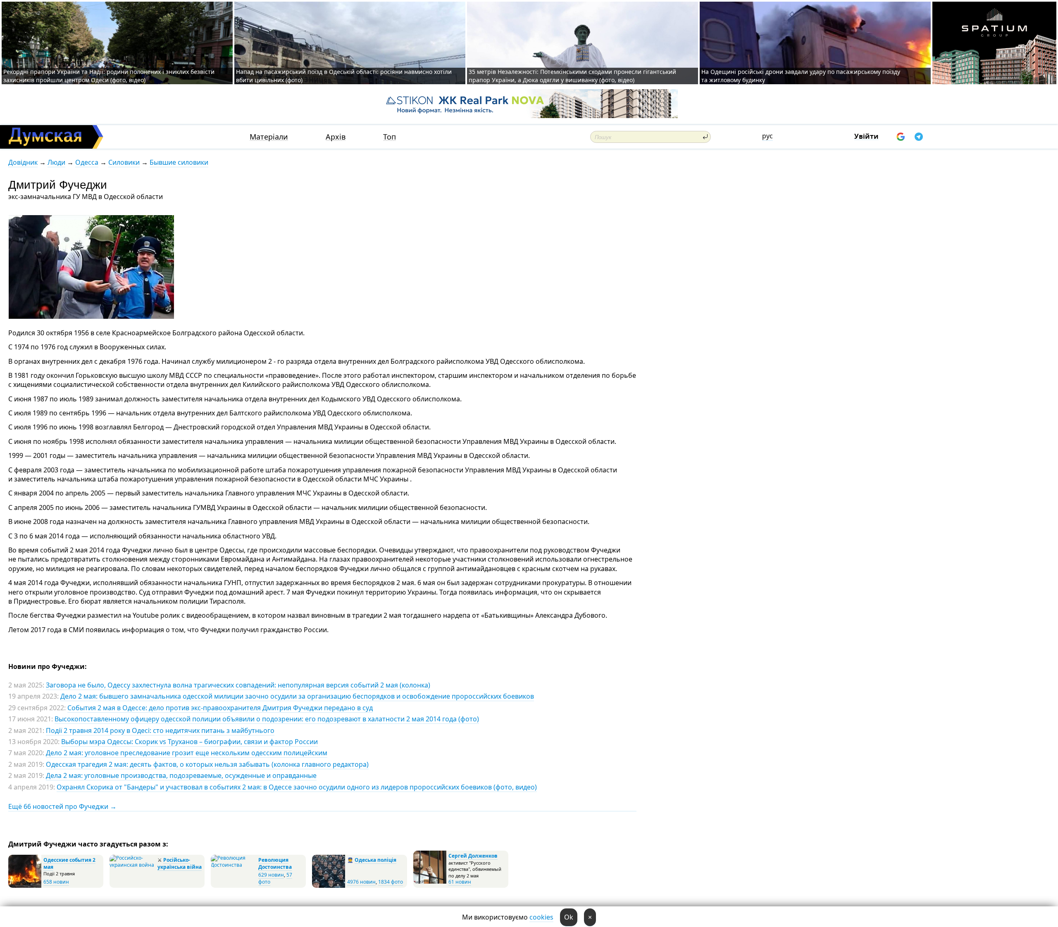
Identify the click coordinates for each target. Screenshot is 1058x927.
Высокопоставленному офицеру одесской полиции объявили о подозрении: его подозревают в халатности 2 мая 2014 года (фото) (267, 718)
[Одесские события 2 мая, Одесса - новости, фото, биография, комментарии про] (24, 885)
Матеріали (269, 137)
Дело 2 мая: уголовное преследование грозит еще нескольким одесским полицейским (186, 752)
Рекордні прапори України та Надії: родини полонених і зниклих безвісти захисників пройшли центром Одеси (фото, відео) (108, 76)
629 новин (271, 874)
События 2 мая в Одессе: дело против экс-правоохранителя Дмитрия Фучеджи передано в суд (220, 707)
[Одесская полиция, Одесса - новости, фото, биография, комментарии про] (328, 885)
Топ (389, 137)
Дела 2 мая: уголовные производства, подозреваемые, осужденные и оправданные (181, 775)
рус (767, 135)
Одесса (86, 162)
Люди (56, 162)
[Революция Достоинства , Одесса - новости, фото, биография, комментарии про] (233, 864)
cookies (541, 917)
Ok (568, 917)
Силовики (124, 162)
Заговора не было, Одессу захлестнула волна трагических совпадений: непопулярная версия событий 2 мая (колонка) (238, 685)
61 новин (459, 881)
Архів (336, 137)
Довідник (23, 162)
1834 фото (390, 881)
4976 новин (361, 881)
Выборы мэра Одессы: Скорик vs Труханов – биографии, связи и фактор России (189, 741)
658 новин (56, 881)
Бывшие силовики (179, 162)
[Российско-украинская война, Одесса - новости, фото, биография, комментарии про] (132, 864)
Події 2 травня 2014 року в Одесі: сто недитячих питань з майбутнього (160, 730)
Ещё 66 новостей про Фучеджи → (62, 806)
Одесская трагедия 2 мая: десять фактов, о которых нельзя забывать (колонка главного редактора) (207, 764)
